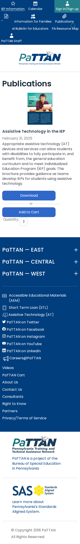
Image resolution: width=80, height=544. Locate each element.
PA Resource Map (65, 28)
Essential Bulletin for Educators (24, 28)
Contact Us (12, 389)
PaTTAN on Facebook (25, 329)
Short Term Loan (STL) (28, 307)
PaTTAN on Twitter (22, 322)
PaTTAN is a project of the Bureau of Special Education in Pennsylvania (36, 463)
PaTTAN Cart (13, 375)
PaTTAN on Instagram (25, 336)
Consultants (12, 396)
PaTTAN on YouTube (24, 344)
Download (29, 195)
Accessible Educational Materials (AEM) (37, 298)
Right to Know (14, 403)
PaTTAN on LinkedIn (23, 351)
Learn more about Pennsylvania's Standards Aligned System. (34, 506)
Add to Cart (29, 212)
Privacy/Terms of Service (24, 418)
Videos (8, 367)
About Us (10, 382)
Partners (10, 411)
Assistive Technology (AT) (31, 314)
